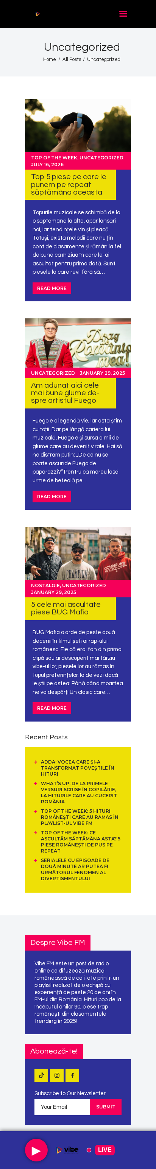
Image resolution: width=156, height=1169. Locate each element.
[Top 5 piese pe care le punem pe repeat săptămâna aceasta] (78, 134)
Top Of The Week (54, 158)
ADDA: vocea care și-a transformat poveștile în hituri (77, 768)
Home (49, 59)
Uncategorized (101, 158)
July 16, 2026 (47, 164)
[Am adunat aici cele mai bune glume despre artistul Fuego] (78, 348)
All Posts (71, 59)
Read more (52, 288)
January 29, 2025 (102, 373)
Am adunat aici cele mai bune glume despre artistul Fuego (65, 393)
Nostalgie (45, 585)
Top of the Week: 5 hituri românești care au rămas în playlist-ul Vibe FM (80, 817)
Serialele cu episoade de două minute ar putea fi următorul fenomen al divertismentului (75, 869)
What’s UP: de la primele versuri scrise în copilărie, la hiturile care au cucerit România (79, 792)
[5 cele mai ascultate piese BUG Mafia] (78, 562)
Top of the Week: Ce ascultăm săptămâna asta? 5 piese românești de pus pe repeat (80, 842)
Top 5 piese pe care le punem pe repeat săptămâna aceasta (68, 184)
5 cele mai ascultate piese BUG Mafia (66, 608)
